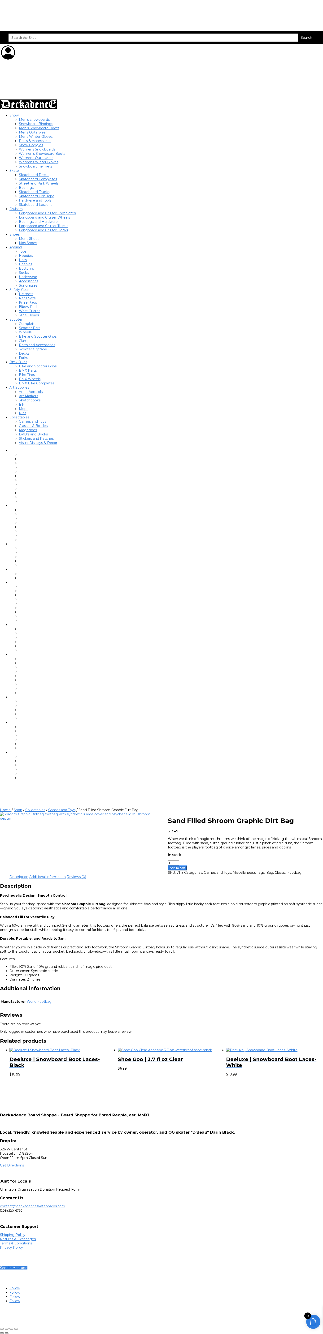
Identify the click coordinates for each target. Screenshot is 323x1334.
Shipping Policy (12, 1235)
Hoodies (26, 256)
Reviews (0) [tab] (76, 877)
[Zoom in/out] (2, 1329)
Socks (24, 273)
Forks (23, 358)
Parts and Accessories (37, 345)
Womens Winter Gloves (38, 162)
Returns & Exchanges (18, 1239)
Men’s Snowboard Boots (39, 128)
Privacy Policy (11, 1247)
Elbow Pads (28, 307)
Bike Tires (27, 375)
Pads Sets (27, 298)
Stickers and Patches (36, 438)
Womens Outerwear (36, 158)
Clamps (25, 341)
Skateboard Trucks (34, 192)
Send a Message (13, 1268)
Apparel (15, 247)
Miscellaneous (244, 872)
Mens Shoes (29, 239)
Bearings (26, 187)
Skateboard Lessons (35, 204)
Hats (23, 260)
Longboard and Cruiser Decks (43, 230)
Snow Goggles (31, 145)
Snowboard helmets (35, 166)
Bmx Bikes (18, 362)
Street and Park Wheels (38, 183)
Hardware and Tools (35, 200)
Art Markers (28, 396)
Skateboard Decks (34, 175)
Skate (14, 170)
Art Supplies (19, 387)
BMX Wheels (29, 379)
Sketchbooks (29, 400)
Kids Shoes (28, 243)
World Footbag (39, 1001)
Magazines (28, 430)
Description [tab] (18, 877)
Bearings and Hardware (38, 221)
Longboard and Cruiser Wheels (44, 217)
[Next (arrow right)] (7, 1333)
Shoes (14, 234)
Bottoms (26, 268)
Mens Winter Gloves (35, 136)
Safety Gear (19, 290)
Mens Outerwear (33, 132)
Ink (21, 404)
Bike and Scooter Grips (38, 336)
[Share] (11, 1329)
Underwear (28, 277)
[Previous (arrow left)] (2, 1333)
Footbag (294, 872)
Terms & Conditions (16, 1243)
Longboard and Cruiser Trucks (43, 226)
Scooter (15, 319)
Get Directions (12, 1165)
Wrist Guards (29, 311)
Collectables (19, 417)
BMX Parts (28, 370)
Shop (18, 810)
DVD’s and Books (33, 434)
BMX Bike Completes (36, 383)
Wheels (25, 332)
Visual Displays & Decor (38, 443)
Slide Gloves (29, 315)
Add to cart (177, 868)
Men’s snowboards (34, 119)
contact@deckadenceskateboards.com (32, 1206)
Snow (14, 115)
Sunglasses (28, 285)
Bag (269, 872)
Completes (28, 324)
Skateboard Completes (38, 179)
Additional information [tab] (47, 877)
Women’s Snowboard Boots (42, 153)
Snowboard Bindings (36, 124)
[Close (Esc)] (16, 1329)
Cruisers (15, 209)
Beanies (25, 264)
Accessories (28, 281)
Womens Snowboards (37, 149)
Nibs (22, 413)
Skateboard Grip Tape (36, 196)
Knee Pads (28, 302)
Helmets (26, 294)
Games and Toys (32, 421)
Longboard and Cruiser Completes (47, 213)
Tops (22, 251)
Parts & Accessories (35, 141)
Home (5, 810)
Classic (280, 872)
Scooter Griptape (33, 349)
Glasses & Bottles (33, 426)
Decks (24, 353)
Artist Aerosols (31, 392)
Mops (23, 409)
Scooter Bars (29, 328)
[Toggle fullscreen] (7, 1329)
